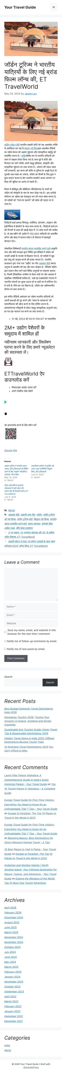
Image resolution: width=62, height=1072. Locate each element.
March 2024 (11, 966)
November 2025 (13, 917)
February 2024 (12, 971)
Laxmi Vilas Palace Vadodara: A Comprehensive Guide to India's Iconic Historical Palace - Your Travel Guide (26, 780)
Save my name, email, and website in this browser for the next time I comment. (31, 632)
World (11, 510)
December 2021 (13, 1021)
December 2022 (13, 1016)
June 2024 (10, 957)
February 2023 (12, 1006)
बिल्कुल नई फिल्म (41, 519)
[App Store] (5, 414)
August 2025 (11, 922)
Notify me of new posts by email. (26, 649)
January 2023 (12, 1011)
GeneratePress (31, 1067)
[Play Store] (5, 402)
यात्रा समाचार (34, 523)
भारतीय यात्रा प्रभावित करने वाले (35, 248)
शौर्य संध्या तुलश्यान (24, 528)
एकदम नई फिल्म (31, 148)
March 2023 (11, 1001)
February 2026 (12, 912)
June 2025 (10, 927)
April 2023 (10, 996)
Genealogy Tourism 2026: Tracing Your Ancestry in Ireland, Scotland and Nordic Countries (27, 721)
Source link (10, 450)
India (7, 1045)
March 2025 (11, 932)
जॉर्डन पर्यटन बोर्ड (11, 144)
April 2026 (10, 907)
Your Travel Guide (20, 7)
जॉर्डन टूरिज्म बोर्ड (24, 519)
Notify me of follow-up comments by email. (32, 641)
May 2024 (10, 961)
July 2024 (10, 952)
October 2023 (12, 986)
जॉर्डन (23, 155)
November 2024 (13, 942)
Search (8, 676)
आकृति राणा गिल (27, 514)
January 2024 (12, 976)
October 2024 (12, 947)
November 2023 (13, 981)
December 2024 (13, 937)
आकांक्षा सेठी (44, 263)
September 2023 (14, 991)
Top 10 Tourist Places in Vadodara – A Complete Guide (30, 789)
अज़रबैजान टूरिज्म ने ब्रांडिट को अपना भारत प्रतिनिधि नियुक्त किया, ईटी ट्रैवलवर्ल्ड (42, 468)
